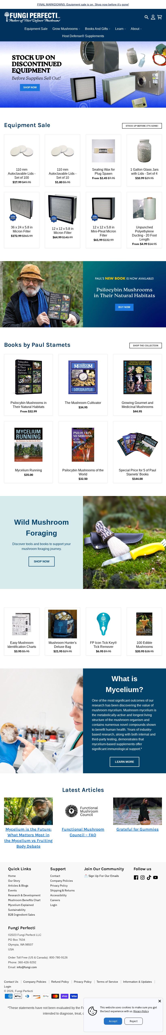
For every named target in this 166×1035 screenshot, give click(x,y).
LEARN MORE (124, 761)
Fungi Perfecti (24, 991)
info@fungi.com (27, 967)
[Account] (153, 17)
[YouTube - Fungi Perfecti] (155, 877)
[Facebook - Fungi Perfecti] (136, 877)
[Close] (160, 1001)
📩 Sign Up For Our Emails (101, 875)
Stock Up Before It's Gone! (142, 125)
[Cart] (159, 17)
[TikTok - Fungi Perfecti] (149, 877)
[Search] (146, 17)
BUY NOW (124, 307)
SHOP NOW (30, 87)
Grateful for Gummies (137, 829)
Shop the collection (145, 345)
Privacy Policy (141, 1011)
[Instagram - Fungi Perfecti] (142, 877)
